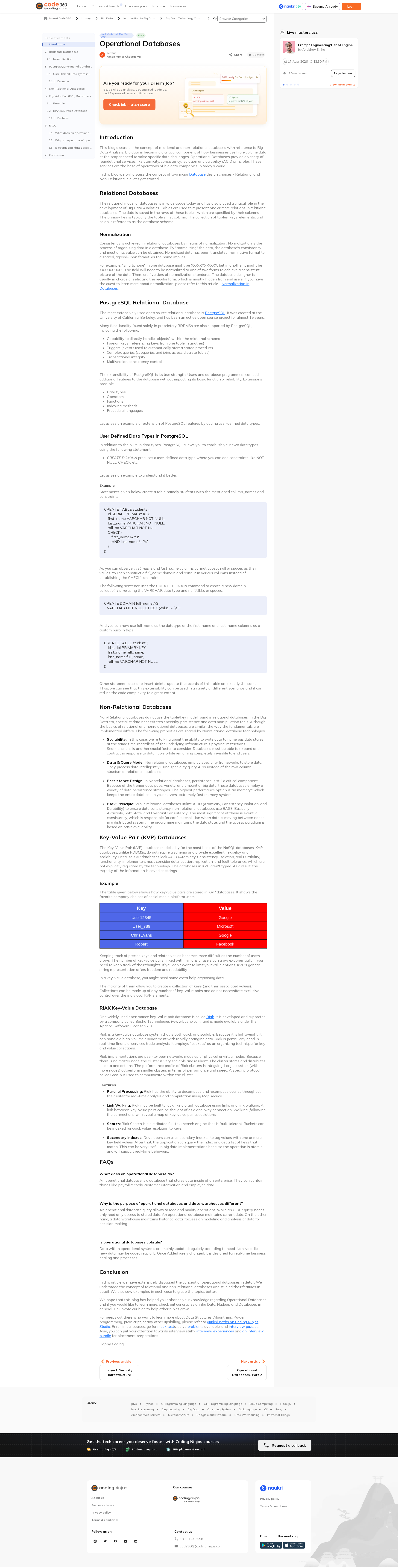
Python (149, 1403)
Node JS (285, 1403)
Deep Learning (170, 1409)
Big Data (193, 1409)
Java (134, 1403)
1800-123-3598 (191, 1539)
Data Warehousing (247, 1415)
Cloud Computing (261, 1403)
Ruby (278, 1409)
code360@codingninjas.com (201, 1546)
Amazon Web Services (146, 1415)
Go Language (248, 1409)
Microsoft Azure (178, 1415)
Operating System (219, 1409)
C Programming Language (178, 1403)
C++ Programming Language (223, 1403)
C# (266, 1409)
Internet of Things (278, 1415)
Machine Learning (142, 1409)
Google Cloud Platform (211, 1415)
